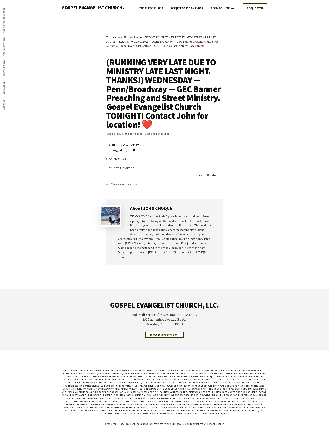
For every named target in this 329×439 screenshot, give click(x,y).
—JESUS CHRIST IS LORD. (156, 134)
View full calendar (209, 175)
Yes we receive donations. (164, 334)
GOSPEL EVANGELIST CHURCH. (93, 7)
